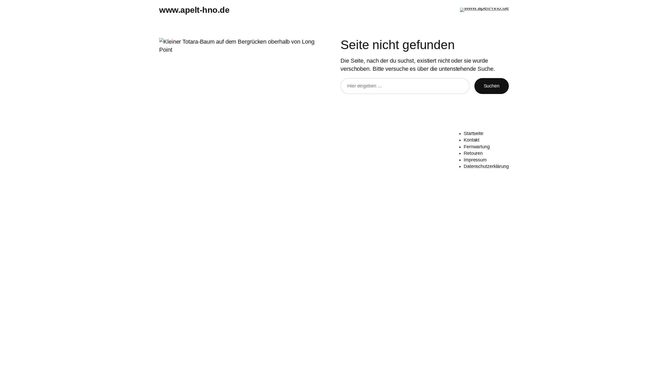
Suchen (491, 86)
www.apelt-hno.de (194, 10)
